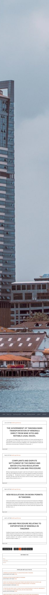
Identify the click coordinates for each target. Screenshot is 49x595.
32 (19, 549)
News (4, 558)
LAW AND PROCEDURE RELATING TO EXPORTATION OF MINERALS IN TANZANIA (24, 526)
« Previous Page (6, 549)
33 (22, 549)
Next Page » (29, 549)
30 (14, 549)
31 (17, 549)
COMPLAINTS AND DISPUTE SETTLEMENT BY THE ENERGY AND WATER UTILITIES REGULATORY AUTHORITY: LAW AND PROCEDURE (24, 464)
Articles (4, 562)
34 (25, 549)
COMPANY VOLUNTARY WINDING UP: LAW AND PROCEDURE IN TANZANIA (18, 572)
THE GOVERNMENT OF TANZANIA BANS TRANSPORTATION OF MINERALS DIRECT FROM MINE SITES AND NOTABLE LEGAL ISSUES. (24, 432)
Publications (5, 560)
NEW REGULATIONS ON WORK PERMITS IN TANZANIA (24, 495)
